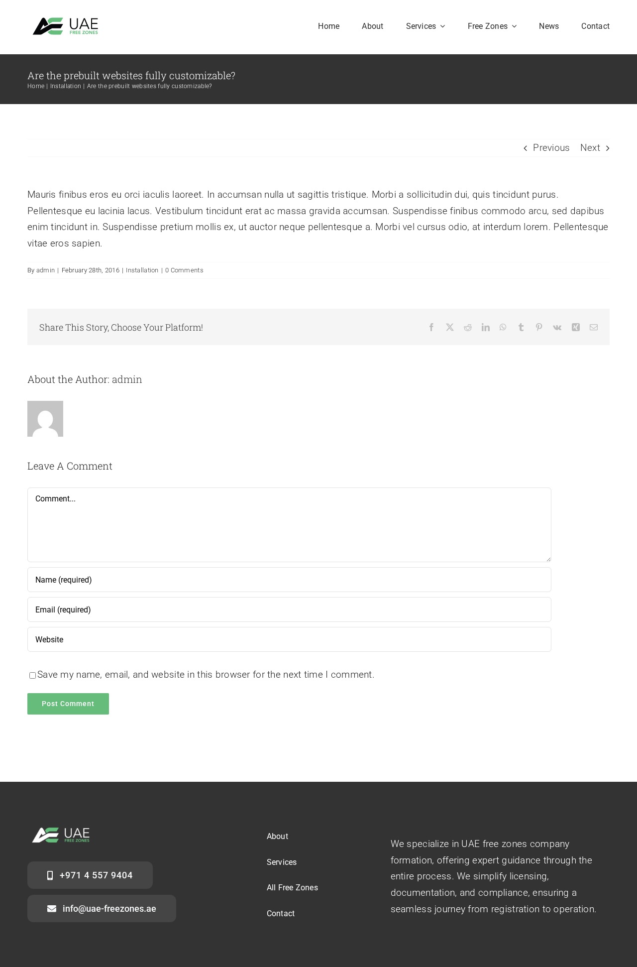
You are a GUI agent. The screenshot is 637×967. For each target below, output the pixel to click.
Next (590, 147)
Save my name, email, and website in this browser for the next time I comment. (206, 674)
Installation (142, 270)
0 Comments (184, 270)
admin (45, 270)
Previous (551, 147)
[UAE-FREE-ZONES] (68, 21)
